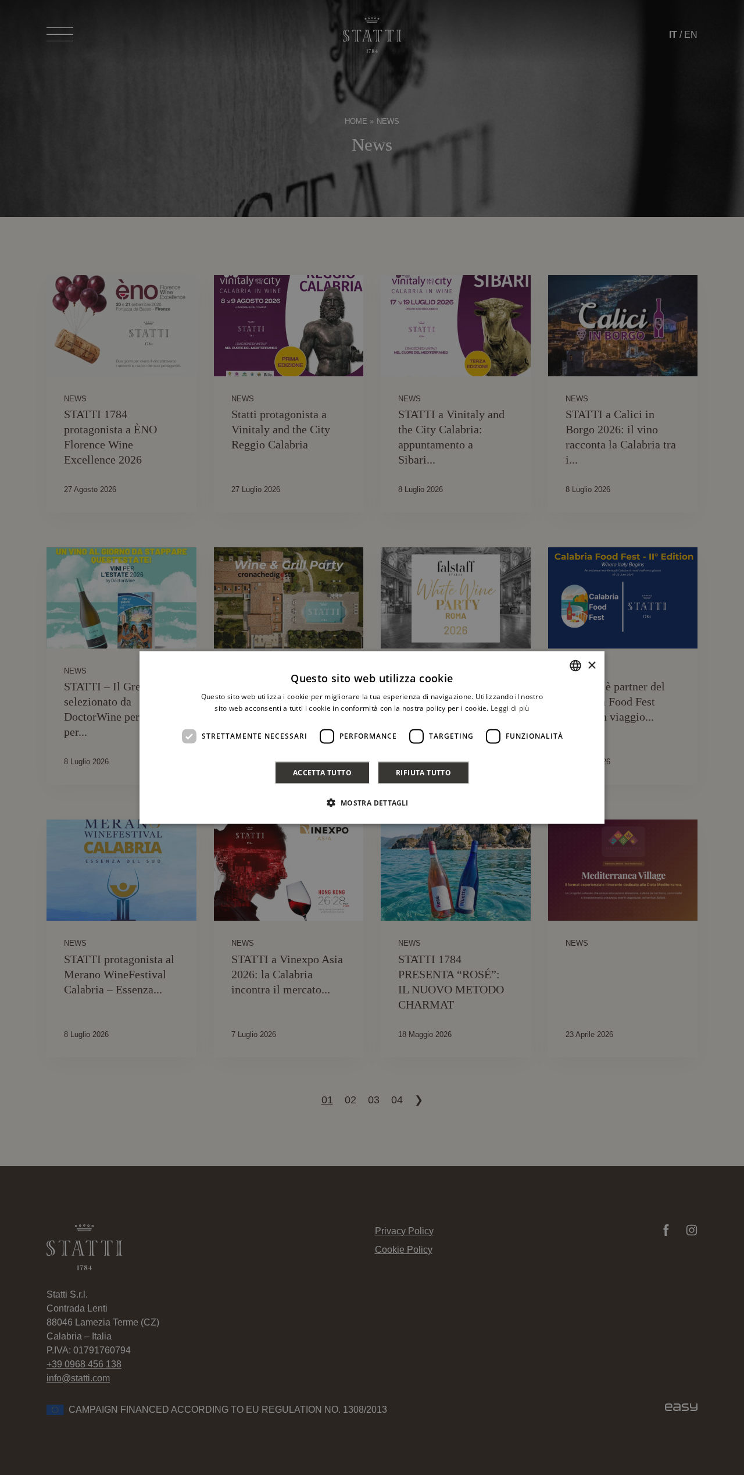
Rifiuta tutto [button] (423, 772)
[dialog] (372, 737)
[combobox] (575, 666)
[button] (371, 802)
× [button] (591, 665)
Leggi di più (510, 708)
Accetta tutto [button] (322, 772)
